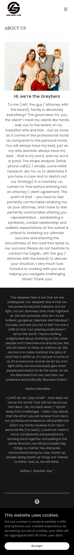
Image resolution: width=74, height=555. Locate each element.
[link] (13, 9)
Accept (37, 546)
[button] (65, 9)
